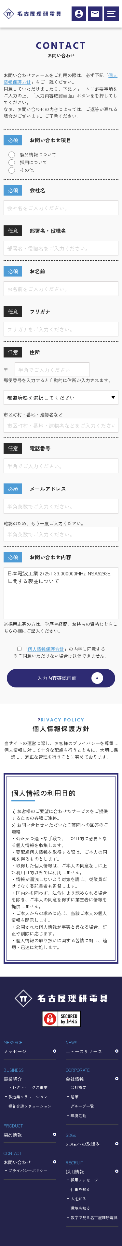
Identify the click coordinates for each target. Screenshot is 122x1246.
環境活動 (78, 1115)
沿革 (74, 1096)
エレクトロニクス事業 (27, 1087)
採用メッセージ (84, 1180)
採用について (33, 162)
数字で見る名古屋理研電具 (94, 1217)
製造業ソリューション (27, 1096)
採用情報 (79, 13)
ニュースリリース (84, 1047)
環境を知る (80, 1208)
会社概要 (78, 1087)
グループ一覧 (82, 1106)
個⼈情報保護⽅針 (46, 649)
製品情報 (13, 1130)
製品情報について (38, 154)
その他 (27, 170)
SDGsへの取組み (83, 1139)
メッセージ (15, 1047)
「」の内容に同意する (64, 649)
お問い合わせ (17, 1157)
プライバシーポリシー (27, 1170)
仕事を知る (80, 1189)
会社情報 (78, 1074)
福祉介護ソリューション (29, 1106)
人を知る (78, 1198)
